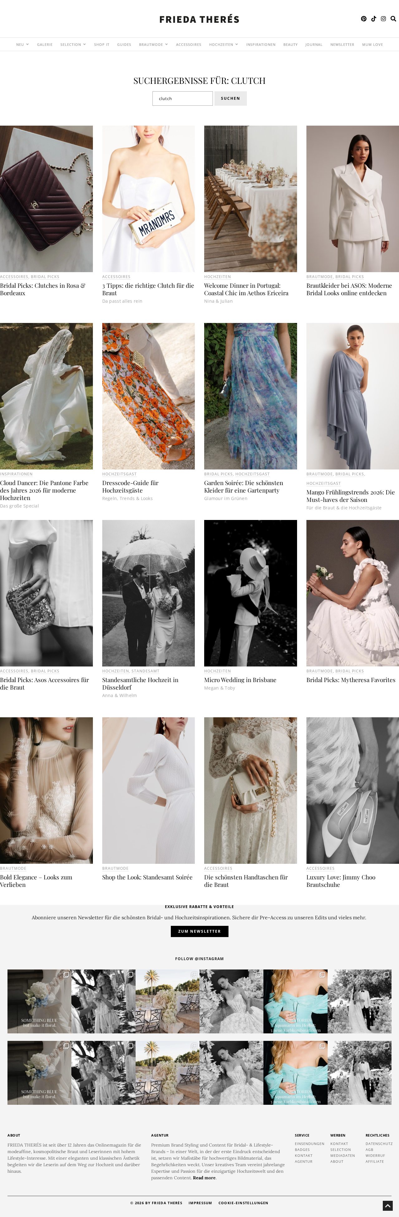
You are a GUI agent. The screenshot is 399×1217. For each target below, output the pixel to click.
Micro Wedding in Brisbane (240, 680)
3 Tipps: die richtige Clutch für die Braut (148, 289)
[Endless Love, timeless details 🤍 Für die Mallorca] (168, 1001)
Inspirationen (16, 474)
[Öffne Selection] (84, 44)
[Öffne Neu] (27, 44)
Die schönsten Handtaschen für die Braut (246, 880)
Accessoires (14, 276)
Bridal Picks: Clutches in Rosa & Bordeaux (42, 289)
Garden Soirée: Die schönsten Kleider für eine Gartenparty (243, 486)
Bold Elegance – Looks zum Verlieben (36, 880)
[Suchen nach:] (182, 98)
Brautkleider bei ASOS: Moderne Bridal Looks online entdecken (349, 289)
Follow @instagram (199, 958)
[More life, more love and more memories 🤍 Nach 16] (360, 1001)
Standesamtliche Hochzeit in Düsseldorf (140, 683)
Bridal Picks (45, 276)
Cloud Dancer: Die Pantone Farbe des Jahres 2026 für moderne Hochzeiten (44, 490)
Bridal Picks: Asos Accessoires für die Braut (44, 683)
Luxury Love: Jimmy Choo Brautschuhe (340, 880)
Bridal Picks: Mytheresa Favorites (351, 680)
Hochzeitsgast (119, 474)
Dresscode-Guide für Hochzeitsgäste (130, 486)
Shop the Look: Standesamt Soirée (147, 877)
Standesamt (146, 671)
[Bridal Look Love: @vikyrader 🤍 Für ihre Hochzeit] (231, 1001)
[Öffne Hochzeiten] (236, 44)
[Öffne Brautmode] (166, 44)
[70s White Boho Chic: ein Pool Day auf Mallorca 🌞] (103, 1001)
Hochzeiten (217, 276)
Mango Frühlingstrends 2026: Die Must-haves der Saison (350, 495)
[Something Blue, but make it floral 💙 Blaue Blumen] (39, 1001)
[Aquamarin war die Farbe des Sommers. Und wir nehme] (295, 1001)
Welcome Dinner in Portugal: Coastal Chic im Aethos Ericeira (246, 289)
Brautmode (319, 276)
